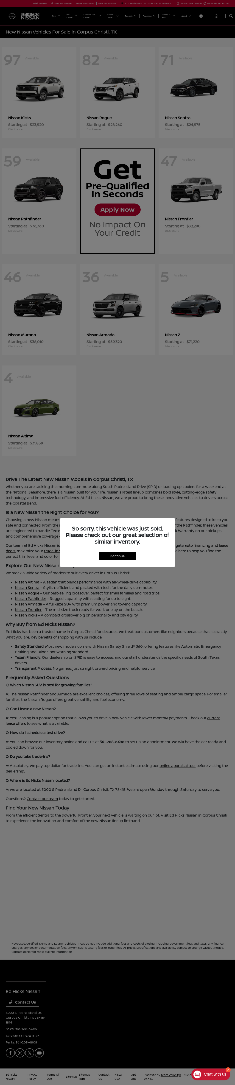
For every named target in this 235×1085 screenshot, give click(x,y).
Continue (117, 556)
